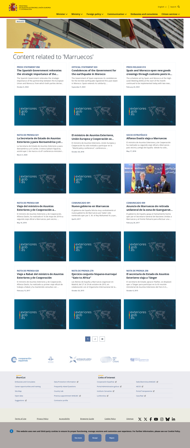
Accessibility (64, 418)
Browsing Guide (87, 418)
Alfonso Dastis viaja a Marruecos (146, 138)
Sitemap (130, 418)
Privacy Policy (42, 418)
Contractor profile (61, 400)
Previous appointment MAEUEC (66, 396)
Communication (116, 14)
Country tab (58, 391)
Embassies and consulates (144, 14)
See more (78, 438)
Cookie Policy (110, 418)
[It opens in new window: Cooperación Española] (21, 360)
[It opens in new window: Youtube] (156, 419)
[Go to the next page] (102, 339)
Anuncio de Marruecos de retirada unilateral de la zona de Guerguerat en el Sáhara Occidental (148, 208)
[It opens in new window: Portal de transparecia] (139, 360)
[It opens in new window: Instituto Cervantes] (51, 360)
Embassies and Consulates (25, 382)
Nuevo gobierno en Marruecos (90, 206)
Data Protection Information (65, 382)
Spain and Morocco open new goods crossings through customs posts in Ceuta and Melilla (148, 72)
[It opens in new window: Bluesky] (168, 419)
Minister (61, 14)
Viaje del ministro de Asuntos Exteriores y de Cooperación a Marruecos (35, 208)
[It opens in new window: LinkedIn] (173, 419)
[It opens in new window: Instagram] (162, 419)
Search (173, 7)
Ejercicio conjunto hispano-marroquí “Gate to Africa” (94, 275)
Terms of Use (20, 418)
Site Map (18, 391)
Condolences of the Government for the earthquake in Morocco (94, 72)
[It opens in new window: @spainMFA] (145, 419)
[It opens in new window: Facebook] (151, 419)
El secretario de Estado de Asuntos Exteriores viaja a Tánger (147, 275)
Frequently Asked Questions (65, 386)
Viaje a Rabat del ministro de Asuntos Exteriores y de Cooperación (40, 275)
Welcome (20, 21)
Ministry (76, 14)
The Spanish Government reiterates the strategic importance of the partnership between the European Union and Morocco (39, 72)
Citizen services (170, 14)
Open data (19, 396)
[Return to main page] (31, 7)
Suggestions (20, 400)
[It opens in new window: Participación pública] (80, 360)
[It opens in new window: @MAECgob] (140, 419)
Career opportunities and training (28, 386)
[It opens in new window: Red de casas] (110, 360)
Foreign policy (94, 14)
